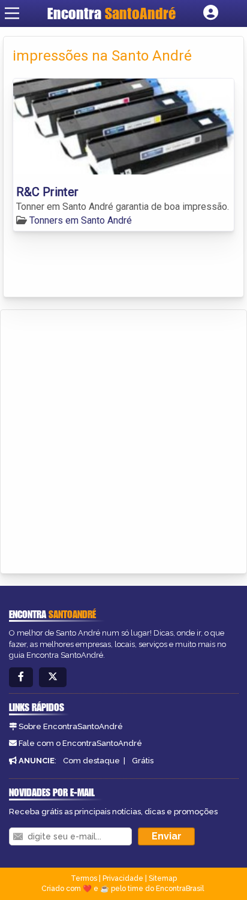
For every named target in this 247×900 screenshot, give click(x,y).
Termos (84, 878)
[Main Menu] (12, 13)
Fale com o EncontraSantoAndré (80, 743)
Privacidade (123, 878)
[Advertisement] (123, 439)
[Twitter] (53, 677)
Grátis (142, 760)
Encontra (111, 13)
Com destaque (91, 760)
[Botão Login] (210, 13)
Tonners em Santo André (80, 220)
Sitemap (163, 878)
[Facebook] (21, 677)
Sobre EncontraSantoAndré (71, 726)
